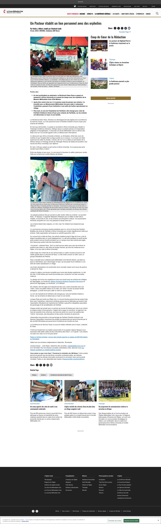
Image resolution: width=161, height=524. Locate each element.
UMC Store (137, 6)
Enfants (43, 375)
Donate (148, 14)
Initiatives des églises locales (52, 485)
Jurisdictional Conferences (124, 498)
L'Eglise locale (48, 476)
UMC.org (145, 6)
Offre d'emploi (76, 511)
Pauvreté (101, 490)
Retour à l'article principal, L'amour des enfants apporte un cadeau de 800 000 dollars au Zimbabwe (58, 338)
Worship (84, 490)
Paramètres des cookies (115, 520)
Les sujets (116, 14)
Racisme (82, 14)
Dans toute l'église (128, 14)
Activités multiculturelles (72, 487)
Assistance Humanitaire (88, 479)
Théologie (112, 59)
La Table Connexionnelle (123, 490)
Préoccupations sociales (106, 476)
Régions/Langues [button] (82, 6)
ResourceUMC (127, 6)
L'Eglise (111, 78)
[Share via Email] (129, 28)
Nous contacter (66, 511)
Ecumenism (69, 490)
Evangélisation (70, 476)
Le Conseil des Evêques (123, 482)
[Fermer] (158, 520)
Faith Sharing (69, 485)
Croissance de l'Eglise (71, 479)
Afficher (57, 511)
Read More (110, 98)
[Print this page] (125, 28)
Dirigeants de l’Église (50, 482)
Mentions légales (102, 511)
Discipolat (68, 482)
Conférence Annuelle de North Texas (61, 375)
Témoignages (48, 479)
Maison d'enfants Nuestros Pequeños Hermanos (67, 281)
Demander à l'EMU (116, 6)
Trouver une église (104, 6)
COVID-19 (90, 14)
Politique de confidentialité (88, 511)
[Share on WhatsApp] (122, 28)
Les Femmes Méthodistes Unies (53, 490)
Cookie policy (25, 521)
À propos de (140, 14)
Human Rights (102, 485)
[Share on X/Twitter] (118, 28)
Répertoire (93, 6)
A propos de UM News (114, 511)
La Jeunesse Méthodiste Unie (52, 493)
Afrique (34, 375)
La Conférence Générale (103, 14)
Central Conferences (122, 495)
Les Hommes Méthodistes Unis (52, 487)
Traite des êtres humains (105, 482)
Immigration (102, 479)
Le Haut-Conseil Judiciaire (124, 485)
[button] (157, 13)
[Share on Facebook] (115, 28)
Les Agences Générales (123, 487)
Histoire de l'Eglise (87, 485)
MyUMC (153, 6)
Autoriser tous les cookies (131, 520)
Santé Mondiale (35, 404)
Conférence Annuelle (122, 493)
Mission (84, 476)
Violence (101, 493)
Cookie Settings (127, 511)
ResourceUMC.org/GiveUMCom (73, 359)
